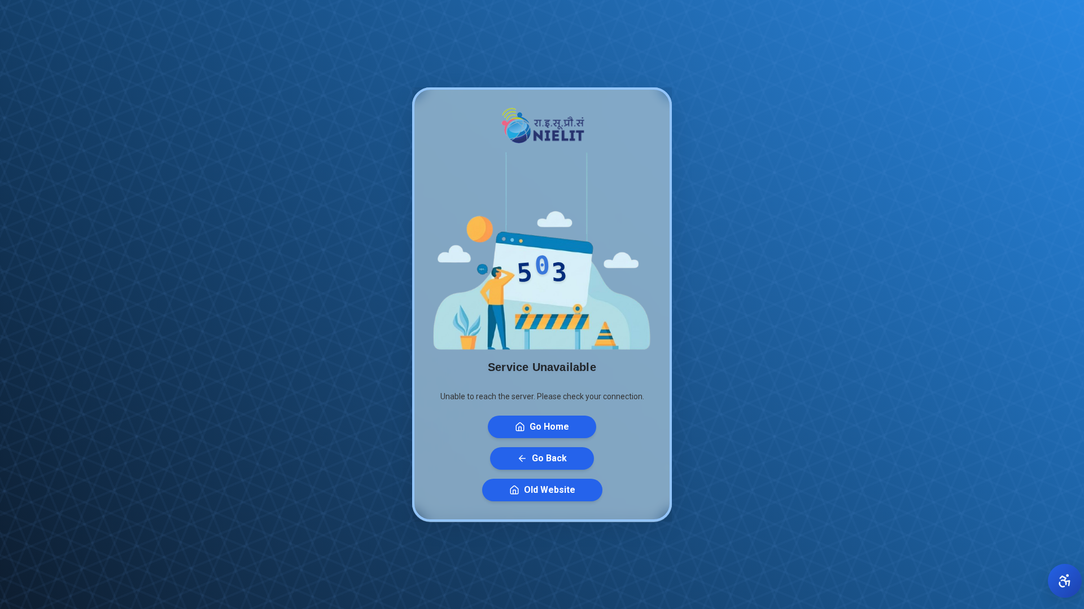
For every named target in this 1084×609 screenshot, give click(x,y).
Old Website (549, 489)
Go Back (549, 458)
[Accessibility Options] (1065, 581)
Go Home (549, 426)
